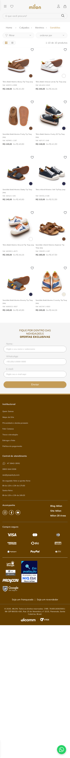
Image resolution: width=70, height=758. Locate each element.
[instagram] (4, 512)
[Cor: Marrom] (30, 75)
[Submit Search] (63, 16)
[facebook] (11, 512)
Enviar (35, 384)
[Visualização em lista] (12, 42)
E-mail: (9, 368)
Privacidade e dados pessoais (15, 423)
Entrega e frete (8, 440)
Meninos (39, 27)
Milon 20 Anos (58, 515)
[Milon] (35, 6)
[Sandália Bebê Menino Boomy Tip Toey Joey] (18, 282)
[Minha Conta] (58, 6)
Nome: (9, 343)
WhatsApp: (12, 356)
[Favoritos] (11, 7)
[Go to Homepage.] (9, 28)
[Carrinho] (64, 7)
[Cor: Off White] (63, 294)
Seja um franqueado (23, 599)
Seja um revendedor (47, 599)
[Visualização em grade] (6, 42)
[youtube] (17, 512)
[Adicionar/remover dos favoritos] (32, 49)
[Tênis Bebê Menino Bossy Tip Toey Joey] (18, 63)
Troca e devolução (10, 434)
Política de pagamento (12, 446)
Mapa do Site (8, 417)
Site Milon (55, 510)
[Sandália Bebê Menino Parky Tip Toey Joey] (18, 116)
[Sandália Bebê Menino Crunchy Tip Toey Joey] (51, 282)
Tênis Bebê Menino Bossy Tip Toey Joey (18, 82)
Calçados (24, 27)
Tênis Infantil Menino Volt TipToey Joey (50, 189)
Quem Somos (8, 411)
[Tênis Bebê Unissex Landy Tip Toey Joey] (51, 63)
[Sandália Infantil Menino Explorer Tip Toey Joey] (51, 226)
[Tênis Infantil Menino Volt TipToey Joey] (51, 171)
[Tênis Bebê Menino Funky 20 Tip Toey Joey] (51, 116)
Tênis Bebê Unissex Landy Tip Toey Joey (51, 82)
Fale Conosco (8, 429)
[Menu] (5, 7)
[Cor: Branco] (63, 75)
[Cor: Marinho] (63, 128)
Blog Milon (56, 505)
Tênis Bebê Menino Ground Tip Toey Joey (18, 245)
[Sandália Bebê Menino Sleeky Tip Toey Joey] (18, 171)
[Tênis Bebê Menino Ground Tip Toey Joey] (18, 226)
